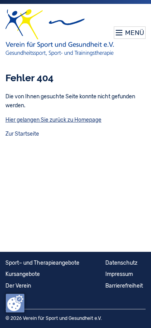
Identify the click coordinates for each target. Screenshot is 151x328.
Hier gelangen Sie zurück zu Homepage (53, 120)
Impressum (119, 274)
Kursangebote (22, 274)
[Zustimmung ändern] (15, 303)
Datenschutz (121, 263)
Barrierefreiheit (124, 286)
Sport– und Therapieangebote (42, 263)
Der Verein (18, 286)
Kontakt (14, 297)
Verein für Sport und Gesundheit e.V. (62, 318)
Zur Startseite (22, 134)
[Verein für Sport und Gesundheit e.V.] (59, 32)
